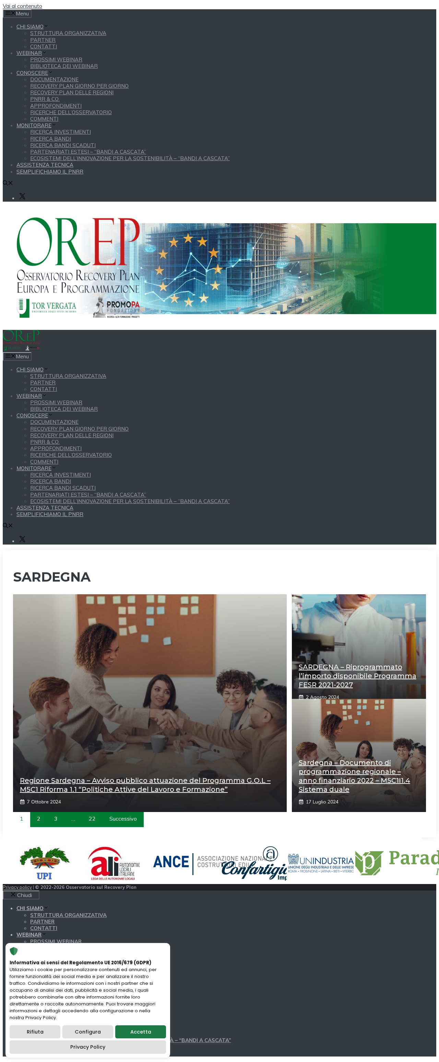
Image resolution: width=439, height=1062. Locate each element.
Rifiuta (35, 1031)
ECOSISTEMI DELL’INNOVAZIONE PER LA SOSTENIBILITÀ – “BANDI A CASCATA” (130, 158)
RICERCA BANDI (50, 138)
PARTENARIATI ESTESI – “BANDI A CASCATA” (88, 151)
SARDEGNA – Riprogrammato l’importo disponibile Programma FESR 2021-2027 (357, 676)
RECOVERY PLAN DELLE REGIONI (72, 92)
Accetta (140, 1031)
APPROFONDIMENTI (56, 106)
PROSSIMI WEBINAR (56, 59)
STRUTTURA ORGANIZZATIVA (68, 33)
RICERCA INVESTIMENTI (60, 132)
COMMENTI (44, 119)
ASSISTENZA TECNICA (44, 165)
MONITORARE (33, 125)
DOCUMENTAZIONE (54, 79)
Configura (88, 1031)
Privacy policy (17, 887)
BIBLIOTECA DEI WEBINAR (64, 66)
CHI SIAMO (30, 26)
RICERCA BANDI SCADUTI (63, 145)
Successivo (123, 818)
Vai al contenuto (22, 5)
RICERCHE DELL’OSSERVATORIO (71, 112)
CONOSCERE (32, 73)
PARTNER (43, 40)
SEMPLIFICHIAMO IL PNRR (49, 171)
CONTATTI (43, 46)
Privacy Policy (87, 1046)
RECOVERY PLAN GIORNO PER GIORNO (79, 86)
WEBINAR (29, 53)
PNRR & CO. (45, 99)
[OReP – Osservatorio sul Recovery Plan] (21, 348)
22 (92, 818)
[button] (8, 183)
